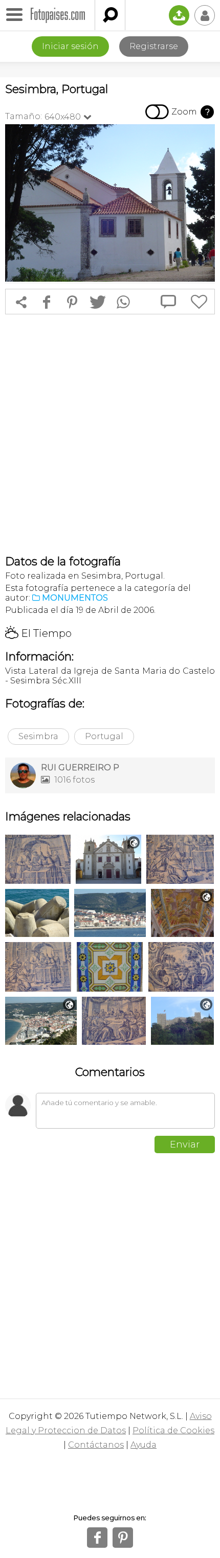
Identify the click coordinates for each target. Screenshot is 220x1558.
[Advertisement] (110, 434)
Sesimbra (38, 736)
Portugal (104, 736)
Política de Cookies (173, 1430)
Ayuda (143, 1445)
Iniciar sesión (70, 46)
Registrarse (153, 46)
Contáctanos (96, 1445)
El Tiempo (38, 633)
